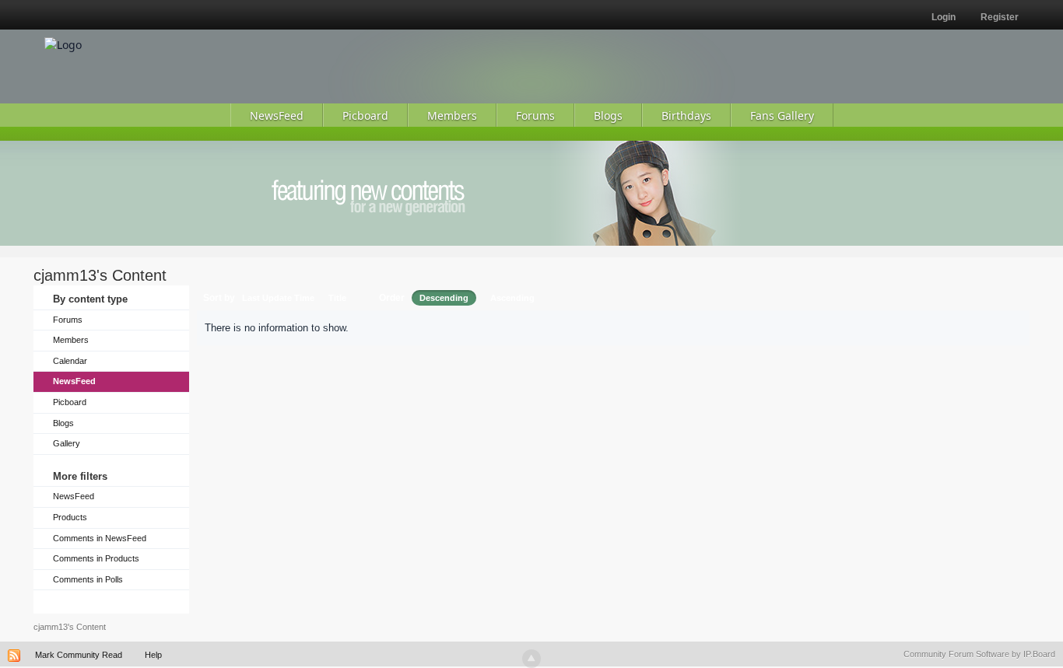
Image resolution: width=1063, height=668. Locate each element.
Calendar (70, 360)
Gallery (66, 443)
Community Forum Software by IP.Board (979, 654)
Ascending (512, 298)
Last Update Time (278, 298)
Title (337, 298)
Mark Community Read (78, 654)
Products (70, 517)
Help (153, 654)
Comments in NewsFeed (99, 538)
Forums (67, 319)
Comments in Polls (88, 579)
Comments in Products (96, 558)
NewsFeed (74, 381)
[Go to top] (531, 658)
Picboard (69, 402)
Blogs (63, 423)
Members (71, 339)
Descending (443, 298)
